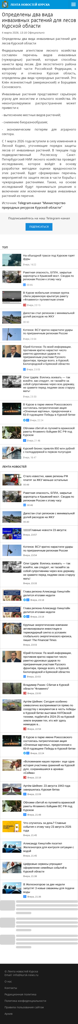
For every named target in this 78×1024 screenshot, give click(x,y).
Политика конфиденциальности (25, 1001)
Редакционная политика (20, 994)
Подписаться (39, 226)
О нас (8, 981)
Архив (8, 1013)
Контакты (11, 988)
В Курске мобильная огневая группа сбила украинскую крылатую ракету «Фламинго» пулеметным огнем (46, 296)
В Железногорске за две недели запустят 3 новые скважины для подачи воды (48, 888)
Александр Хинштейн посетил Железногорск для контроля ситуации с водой (48, 847)
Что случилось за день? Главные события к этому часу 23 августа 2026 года (47, 826)
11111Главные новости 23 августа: (45, 530)
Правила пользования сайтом (24, 1007)
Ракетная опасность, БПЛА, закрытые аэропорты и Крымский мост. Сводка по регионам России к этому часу (48, 276)
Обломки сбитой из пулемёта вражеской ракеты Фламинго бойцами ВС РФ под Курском (49, 431)
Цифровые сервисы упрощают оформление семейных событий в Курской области (45, 867)
